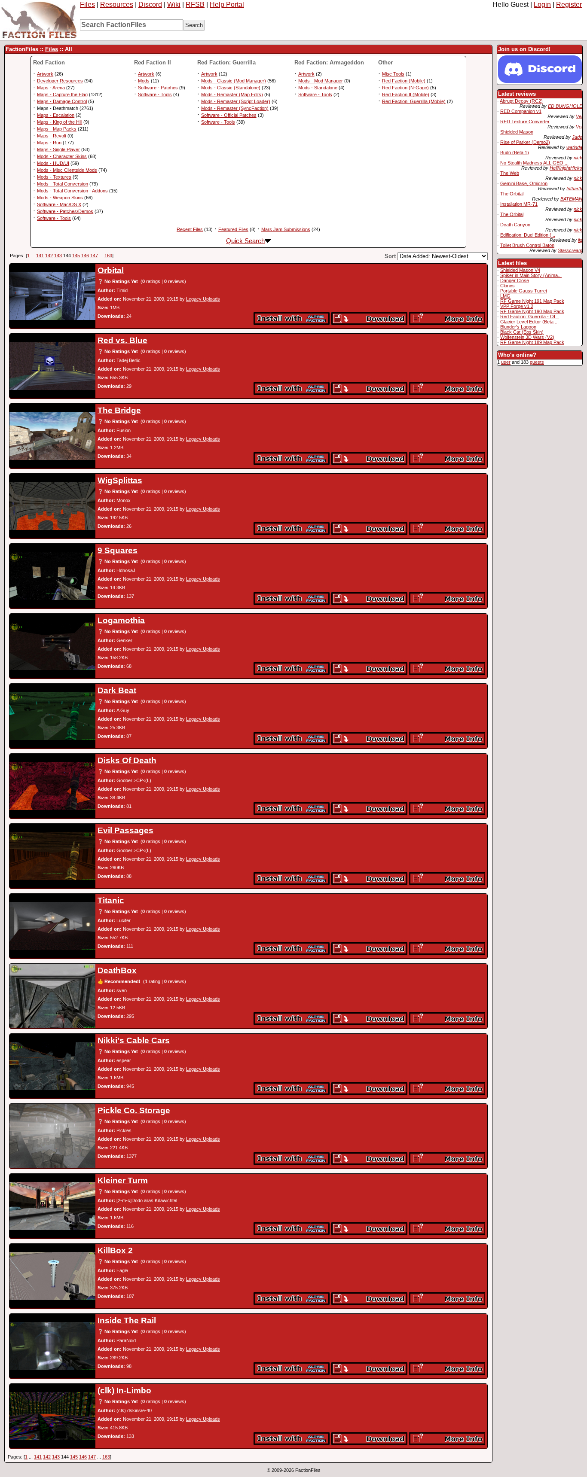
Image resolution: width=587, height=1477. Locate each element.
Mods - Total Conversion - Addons (72, 190)
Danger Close (514, 280)
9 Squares (118, 550)
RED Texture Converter (525, 121)
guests (537, 362)
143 (58, 255)
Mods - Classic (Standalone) (230, 87)
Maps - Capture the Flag (62, 94)
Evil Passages (125, 830)
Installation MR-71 (519, 204)
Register (569, 4)
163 (108, 255)
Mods (144, 80)
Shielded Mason (516, 131)
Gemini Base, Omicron (523, 183)
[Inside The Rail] (52, 1346)
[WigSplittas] (52, 506)
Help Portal (227, 4)
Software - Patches (158, 87)
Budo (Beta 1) (514, 152)
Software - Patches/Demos (65, 211)
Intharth (574, 188)
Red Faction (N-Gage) (405, 87)
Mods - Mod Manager (320, 80)
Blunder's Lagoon (518, 326)
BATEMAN (571, 198)
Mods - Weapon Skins (60, 197)
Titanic (111, 900)
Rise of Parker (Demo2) (525, 142)
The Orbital (511, 193)
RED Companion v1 (520, 111)
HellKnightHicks (566, 168)
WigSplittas (120, 480)
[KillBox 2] (52, 1276)
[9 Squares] (52, 576)
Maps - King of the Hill (59, 122)
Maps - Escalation (55, 115)
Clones (507, 285)
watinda (574, 147)
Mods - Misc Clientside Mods (67, 170)
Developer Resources (60, 80)
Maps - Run (49, 142)
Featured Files (233, 229)
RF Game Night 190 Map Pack (532, 311)
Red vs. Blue (122, 340)
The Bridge (119, 410)
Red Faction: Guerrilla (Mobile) (414, 101)
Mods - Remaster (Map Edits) (232, 94)
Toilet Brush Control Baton (527, 245)
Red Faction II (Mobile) (405, 94)
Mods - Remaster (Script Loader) (235, 101)
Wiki (173, 4)
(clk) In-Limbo (124, 1390)
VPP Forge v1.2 (516, 306)
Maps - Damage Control (62, 101)
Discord (150, 4)
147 (94, 255)
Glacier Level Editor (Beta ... (529, 321)
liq (580, 240)
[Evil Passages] (52, 856)
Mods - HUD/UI (53, 163)
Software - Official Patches (229, 115)
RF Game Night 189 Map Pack (532, 342)
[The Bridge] (52, 436)
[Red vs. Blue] (52, 366)
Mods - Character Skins (62, 156)
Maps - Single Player (58, 149)
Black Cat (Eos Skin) (522, 332)
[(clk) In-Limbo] (52, 1416)
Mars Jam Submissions (285, 229)
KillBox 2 (115, 1250)
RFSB (195, 4)
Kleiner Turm (123, 1180)
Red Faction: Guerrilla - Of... (529, 316)
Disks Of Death (127, 760)
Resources (116, 4)
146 (85, 255)
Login (542, 4)
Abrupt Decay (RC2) (521, 101)
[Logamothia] (52, 646)
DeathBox (117, 970)
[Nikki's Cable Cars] (52, 1066)
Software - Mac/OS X (59, 204)
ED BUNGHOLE (565, 106)
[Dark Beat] (52, 716)
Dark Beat (117, 690)
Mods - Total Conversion (62, 183)
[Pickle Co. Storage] (52, 1136)
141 (40, 255)
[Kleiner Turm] (52, 1206)
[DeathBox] (52, 996)
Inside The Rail (127, 1320)
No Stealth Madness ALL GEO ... (534, 162)
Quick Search (245, 241)
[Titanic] (52, 926)
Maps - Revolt (51, 135)
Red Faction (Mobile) (403, 80)
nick (578, 157)
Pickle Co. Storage (134, 1110)
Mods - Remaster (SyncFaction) (235, 108)
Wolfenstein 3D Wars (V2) (527, 337)
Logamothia (121, 620)
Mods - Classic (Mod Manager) (233, 80)
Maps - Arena (51, 87)
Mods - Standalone (317, 87)
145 (76, 255)
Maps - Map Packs (56, 128)
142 (49, 255)
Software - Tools (54, 218)
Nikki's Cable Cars (134, 1040)
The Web (509, 173)
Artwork (45, 73)
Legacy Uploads (203, 298)
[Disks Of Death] (52, 786)
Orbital (111, 270)
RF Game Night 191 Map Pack (532, 301)
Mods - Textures (54, 177)
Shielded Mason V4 (520, 270)
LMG (505, 295)
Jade (577, 137)
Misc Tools (393, 73)
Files (87, 4)
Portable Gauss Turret (523, 290)
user (506, 362)
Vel (579, 116)
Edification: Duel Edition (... (527, 235)
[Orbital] (52, 296)
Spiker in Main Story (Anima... (531, 275)
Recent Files (190, 229)
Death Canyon (515, 224)
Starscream (570, 250)
